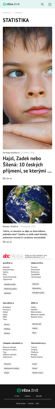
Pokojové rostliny (10, 349)
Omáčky (34, 349)
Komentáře (35, 269)
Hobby (33, 307)
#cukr (34, 364)
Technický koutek (9, 277)
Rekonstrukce (36, 312)
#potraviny (36, 288)
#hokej (7, 333)
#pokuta (7, 293)
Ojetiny (5, 272)
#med (34, 368)
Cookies (31, 403)
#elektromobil (10, 284)
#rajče (6, 373)
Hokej (5, 314)
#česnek (7, 364)
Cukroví (34, 347)
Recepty (34, 354)
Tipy (4, 352)
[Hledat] (42, 4)
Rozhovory (35, 272)
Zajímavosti (7, 279)
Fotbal (5, 312)
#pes (34, 333)
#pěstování (36, 324)
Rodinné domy (36, 317)
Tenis (5, 319)
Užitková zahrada (9, 354)
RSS (37, 403)
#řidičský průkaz (10, 289)
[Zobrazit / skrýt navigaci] (50, 4)
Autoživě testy (8, 269)
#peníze (35, 284)
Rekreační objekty (38, 314)
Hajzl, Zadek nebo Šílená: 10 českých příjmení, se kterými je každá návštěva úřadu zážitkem (27, 164)
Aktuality (6, 267)
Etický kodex (21, 403)
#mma (6, 324)
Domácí (34, 267)
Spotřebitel (35, 274)
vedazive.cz (7, 13)
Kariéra (27, 396)
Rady (5, 274)
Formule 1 (7, 309)
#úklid (34, 328)
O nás (17, 396)
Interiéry (34, 309)
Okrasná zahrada (9, 347)
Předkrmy (34, 352)
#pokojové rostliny (11, 368)
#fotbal (7, 329)
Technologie (36, 277)
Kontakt (39, 396)
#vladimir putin (38, 293)
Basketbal (7, 307)
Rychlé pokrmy (37, 357)
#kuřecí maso (37, 373)
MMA (5, 317)
